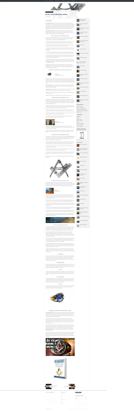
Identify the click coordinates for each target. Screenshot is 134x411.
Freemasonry (62, 33)
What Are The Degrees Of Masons (81, 109)
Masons (66, 37)
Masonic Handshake (79, 120)
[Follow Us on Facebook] (76, 392)
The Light (62, 402)
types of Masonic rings (62, 39)
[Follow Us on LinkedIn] (80, 392)
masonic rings (62, 238)
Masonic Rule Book (67, 386)
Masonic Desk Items (79, 106)
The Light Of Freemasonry (80, 123)
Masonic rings (48, 64)
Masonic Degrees (79, 119)
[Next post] (75, 386)
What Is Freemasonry (80, 126)
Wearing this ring (69, 106)
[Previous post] (46, 386)
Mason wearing (48, 66)
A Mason (47, 105)
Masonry (62, 398)
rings (49, 136)
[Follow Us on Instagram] (79, 392)
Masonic (62, 395)
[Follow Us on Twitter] (77, 392)
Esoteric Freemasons (48, 16)
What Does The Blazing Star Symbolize (82, 110)
